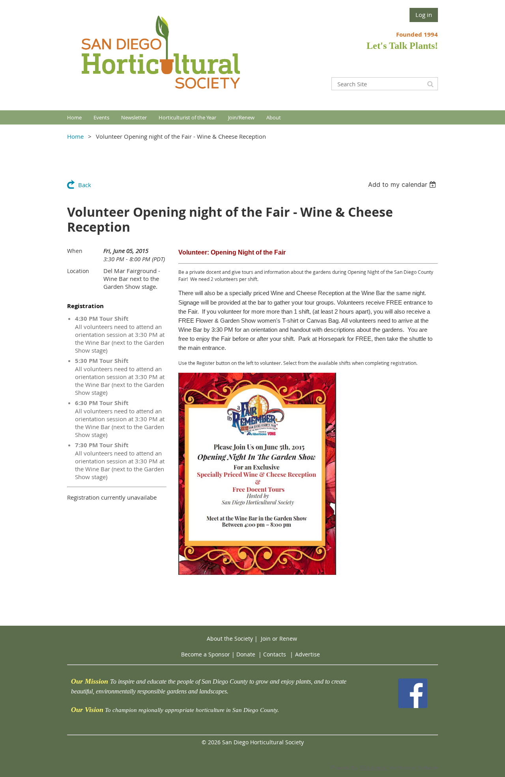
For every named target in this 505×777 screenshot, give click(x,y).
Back (84, 185)
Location (78, 271)
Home (75, 136)
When (74, 251)
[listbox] (403, 184)
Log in (423, 15)
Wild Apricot (373, 768)
